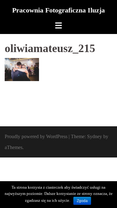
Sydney (94, 136)
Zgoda (82, 201)
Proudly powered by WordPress (36, 136)
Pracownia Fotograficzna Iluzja (58, 10)
